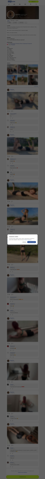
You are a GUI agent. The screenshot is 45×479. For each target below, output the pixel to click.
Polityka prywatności (27, 239)
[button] (24, 242)
